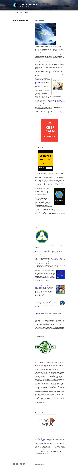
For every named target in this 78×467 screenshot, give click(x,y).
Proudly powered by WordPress (40, 464)
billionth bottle (38, 203)
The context (15, 12)
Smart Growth (39, 337)
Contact (26, 12)
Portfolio (21, 12)
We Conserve (39, 21)
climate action (62, 213)
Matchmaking (39, 147)
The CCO (38, 227)
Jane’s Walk (39, 412)
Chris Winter (29, 4)
